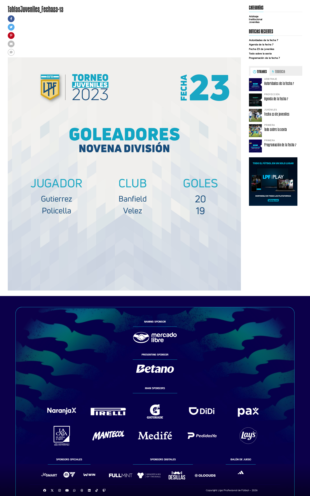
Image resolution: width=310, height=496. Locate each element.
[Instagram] (59, 490)
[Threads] (82, 490)
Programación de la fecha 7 (264, 58)
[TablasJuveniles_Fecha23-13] (124, 289)
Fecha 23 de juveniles (261, 49)
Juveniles (254, 22)
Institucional (255, 19)
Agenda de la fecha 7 (261, 44)
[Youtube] (67, 490)
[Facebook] (45, 490)
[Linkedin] (89, 490)
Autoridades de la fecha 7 (263, 40)
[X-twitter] (52, 490)
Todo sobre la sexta (260, 53)
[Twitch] (104, 490)
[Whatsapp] (74, 490)
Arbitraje (253, 16)
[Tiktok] (97, 490)
